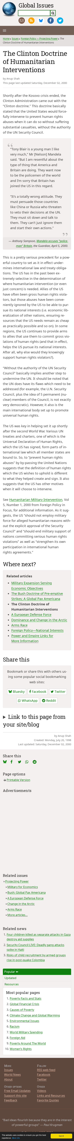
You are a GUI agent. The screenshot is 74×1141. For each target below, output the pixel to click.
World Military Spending (26, 1032)
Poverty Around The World (28, 1043)
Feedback (10, 1100)
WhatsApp (29, 700)
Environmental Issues (24, 1021)
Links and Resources (51, 1095)
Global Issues (36, 5)
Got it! (61, 1136)
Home (6, 38)
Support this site (15, 1095)
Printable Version (18, 780)
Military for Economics (22, 887)
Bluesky (18, 691)
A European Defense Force (31, 614)
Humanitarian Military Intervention (35, 499)
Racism (14, 1026)
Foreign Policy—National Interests (37, 630)
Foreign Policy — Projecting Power (39, 38)
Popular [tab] (9, 972)
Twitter (59, 691)
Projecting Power (17, 881)
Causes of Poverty (22, 1010)
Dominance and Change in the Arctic (39, 620)
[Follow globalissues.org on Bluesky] (41, 20)
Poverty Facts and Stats (25, 998)
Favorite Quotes (48, 1100)
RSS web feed (46, 1070)
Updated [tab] (10, 978)
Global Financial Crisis (24, 1004)
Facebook (38, 691)
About (8, 1079)
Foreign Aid (17, 1038)
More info (16, 1138)
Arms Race (19, 625)
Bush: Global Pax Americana (26, 892)
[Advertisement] (37, 831)
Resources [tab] (11, 984)
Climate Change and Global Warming (35, 1015)
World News (12, 1074)
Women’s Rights (21, 1049)
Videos (41, 1091)
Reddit (50, 700)
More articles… (17, 915)
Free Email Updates (17, 1091)
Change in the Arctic (21, 904)
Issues (15, 38)
